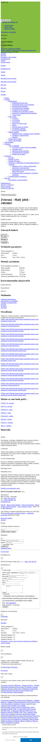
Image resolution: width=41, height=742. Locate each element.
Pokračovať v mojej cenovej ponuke (12, 641)
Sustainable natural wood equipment (23, 104)
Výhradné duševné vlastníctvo (17, 176)
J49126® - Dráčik (6, 419)
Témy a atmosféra (13, 146)
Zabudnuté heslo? (6, 548)
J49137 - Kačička (6, 426)
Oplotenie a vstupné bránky (20, 135)
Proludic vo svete (13, 159)
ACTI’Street (16, 122)
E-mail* (3, 540)
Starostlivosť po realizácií (8, 32)
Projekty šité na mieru (14, 139)
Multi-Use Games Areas (19, 123)
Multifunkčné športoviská (20, 103)
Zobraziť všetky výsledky (9, 531)
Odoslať (5, 607)
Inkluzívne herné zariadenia (20, 151)
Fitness (14, 125)
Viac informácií (11, 603)
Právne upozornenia (28, 505)
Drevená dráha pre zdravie (20, 127)
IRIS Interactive (7, 508)
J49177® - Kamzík (6, 406)
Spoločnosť (8, 156)
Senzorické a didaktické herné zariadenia (24, 113)
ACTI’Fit (15, 118)
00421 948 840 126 (10, 500)
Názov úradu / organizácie (10, 572)
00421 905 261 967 (10, 498)
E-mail (4, 578)
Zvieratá (9, 52)
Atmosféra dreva (17, 149)
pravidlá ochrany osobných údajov (14, 513)
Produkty (8, 50)
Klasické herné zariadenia (20, 106)
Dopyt (4, 592)
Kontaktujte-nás (5, 183)
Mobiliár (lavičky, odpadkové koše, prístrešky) (26, 134)
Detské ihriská (9, 25)
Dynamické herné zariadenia (20, 108)
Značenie (15, 137)
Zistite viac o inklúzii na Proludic (11, 48)
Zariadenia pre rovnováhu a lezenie (22, 111)
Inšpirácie (7, 144)
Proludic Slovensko (14, 161)
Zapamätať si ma (8, 544)
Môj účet (7, 178)
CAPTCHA (6, 594)
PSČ (4, 582)
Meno (4, 574)
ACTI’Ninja (16, 120)
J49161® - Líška (6, 413)
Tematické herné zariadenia (20, 110)
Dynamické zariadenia (19, 128)
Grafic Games (16, 115)
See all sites (4, 670)
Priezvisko (6, 576)
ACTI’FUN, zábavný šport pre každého (24, 147)
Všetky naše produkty (15, 140)
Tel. (4, 580)
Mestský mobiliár (10, 29)
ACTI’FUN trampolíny (19, 130)
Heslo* (3, 542)
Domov (3, 50)
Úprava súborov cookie (25, 506)
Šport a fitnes (8, 27)
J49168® (3, 623)
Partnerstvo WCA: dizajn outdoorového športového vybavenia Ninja (24, 167)
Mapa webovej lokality (13, 505)
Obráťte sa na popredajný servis (10, 488)
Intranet (3, 505)
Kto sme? (11, 157)
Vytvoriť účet (5, 551)
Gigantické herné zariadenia (20, 152)
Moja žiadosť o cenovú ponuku (17, 180)
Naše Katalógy (9, 142)
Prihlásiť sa (5, 546)
